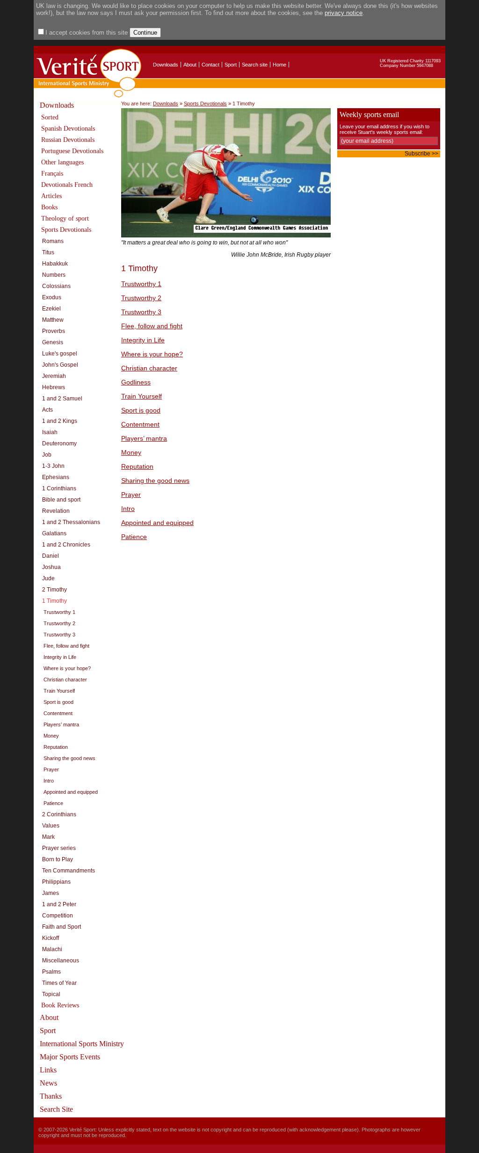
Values (50, 825)
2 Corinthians (59, 814)
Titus (48, 252)
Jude (48, 578)
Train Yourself (59, 691)
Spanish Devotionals (68, 128)
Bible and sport (61, 499)
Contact (210, 64)
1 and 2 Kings (59, 421)
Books (49, 207)
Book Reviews (60, 1005)
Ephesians (55, 477)
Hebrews (53, 387)
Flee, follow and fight (66, 646)
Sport (231, 64)
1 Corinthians (59, 488)
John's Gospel (60, 365)
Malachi (52, 949)
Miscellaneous (60, 960)
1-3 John (53, 466)
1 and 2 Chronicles (66, 544)
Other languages (62, 162)
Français (52, 173)
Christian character (65, 679)
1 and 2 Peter (59, 904)
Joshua (51, 567)
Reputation (56, 747)
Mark (48, 837)
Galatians (54, 533)
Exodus (51, 297)
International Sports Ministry (82, 1044)
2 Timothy (54, 589)
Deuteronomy (59, 443)
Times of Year (59, 983)
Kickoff (50, 938)
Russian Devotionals (67, 139)
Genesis (52, 342)
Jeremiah (54, 376)
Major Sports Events (70, 1057)
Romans (53, 241)
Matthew (53, 320)
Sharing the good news (69, 758)
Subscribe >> (421, 153)
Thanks (51, 1096)
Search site (255, 64)
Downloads (165, 64)
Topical (51, 994)
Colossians (56, 286)
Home (279, 64)
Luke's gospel (59, 353)
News (48, 1083)
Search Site (56, 1109)
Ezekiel (51, 308)
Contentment (58, 713)
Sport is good (58, 702)
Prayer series (59, 848)
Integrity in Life (60, 657)
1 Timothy (54, 601)
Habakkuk (55, 263)
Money (51, 736)
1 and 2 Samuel (62, 398)
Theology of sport (65, 218)
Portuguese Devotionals (72, 151)
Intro (49, 780)
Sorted (49, 117)
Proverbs (53, 331)
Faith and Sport (61, 927)
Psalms (51, 971)
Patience (53, 803)
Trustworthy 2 (59, 623)
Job (46, 454)
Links (48, 1070)
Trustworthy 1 (59, 612)
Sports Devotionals (66, 229)
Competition (57, 915)
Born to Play (57, 859)
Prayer (51, 769)
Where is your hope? (67, 668)
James (50, 893)
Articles (51, 196)
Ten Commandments (68, 870)
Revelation (56, 511)
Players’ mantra (61, 724)
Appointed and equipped (71, 792)
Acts (47, 410)
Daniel (50, 556)
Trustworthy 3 (59, 634)
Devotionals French (67, 184)
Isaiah (50, 432)
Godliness (136, 382)
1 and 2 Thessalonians (71, 522)
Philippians (56, 882)
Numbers (53, 275)
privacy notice (344, 12)
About (189, 64)
